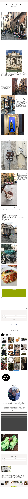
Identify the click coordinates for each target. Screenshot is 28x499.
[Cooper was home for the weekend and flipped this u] (24, 366)
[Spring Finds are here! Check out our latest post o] (4, 360)
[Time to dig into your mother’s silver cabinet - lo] (17, 347)
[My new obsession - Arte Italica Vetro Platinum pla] (11, 360)
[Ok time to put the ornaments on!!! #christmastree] (4, 366)
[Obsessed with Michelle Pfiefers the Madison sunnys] (17, 353)
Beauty (14, 412)
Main (8, 308)
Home (14, 420)
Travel (10, 308)
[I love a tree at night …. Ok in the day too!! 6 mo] (24, 360)
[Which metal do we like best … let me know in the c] (11, 353)
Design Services (14, 414)
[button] (14, 1)
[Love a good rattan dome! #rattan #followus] (11, 340)
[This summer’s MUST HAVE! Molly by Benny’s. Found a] (11, 347)
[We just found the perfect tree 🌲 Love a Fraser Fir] (11, 366)
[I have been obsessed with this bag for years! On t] (24, 353)
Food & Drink (14, 418)
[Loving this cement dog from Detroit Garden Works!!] (17, 366)
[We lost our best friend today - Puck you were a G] (17, 360)
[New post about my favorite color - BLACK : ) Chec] (24, 340)
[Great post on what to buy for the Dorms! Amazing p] (4, 347)
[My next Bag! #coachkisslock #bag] (4, 340)
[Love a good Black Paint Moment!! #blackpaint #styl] (24, 347)
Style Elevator (14, 5)
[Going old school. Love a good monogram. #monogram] (17, 340)
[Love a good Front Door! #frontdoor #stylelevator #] (4, 353)
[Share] (24, 308)
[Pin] (26, 308)
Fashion (14, 416)
